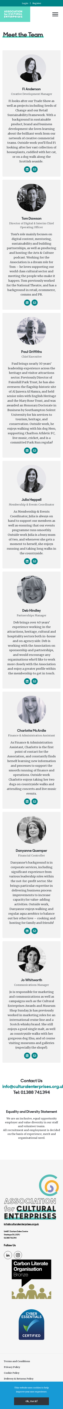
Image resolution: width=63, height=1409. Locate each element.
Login (25, 3)
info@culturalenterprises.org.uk (21, 1224)
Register (36, 3)
